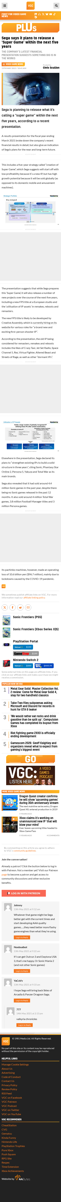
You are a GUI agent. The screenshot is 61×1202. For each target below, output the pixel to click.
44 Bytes (22, 1177)
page (4, 874)
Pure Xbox (7, 1150)
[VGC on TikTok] (54, 14)
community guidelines (25, 850)
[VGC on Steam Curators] (35, 16)
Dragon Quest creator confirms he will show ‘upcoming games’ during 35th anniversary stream (38, 799)
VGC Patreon (9, 1101)
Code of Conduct (11, 1076)
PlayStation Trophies (13, 1145)
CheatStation (9, 1125)
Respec (6, 1162)
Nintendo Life (9, 1141)
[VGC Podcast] (39, 14)
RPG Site (7, 1158)
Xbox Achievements (13, 1170)
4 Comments (53, 835)
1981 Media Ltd (22, 1038)
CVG (4, 1129)
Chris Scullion (51, 68)
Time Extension (10, 1166)
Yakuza (28, 471)
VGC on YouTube (11, 1114)
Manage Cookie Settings (15, 1064)
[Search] (56, 6)
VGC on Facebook (12, 1097)
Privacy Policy (9, 1085)
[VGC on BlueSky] (47, 14)
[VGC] (31, 6)
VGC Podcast (9, 1105)
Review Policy (9, 1089)
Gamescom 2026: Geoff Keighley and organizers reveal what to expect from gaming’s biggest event (34, 746)
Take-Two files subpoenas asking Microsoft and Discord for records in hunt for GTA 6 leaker (33, 706)
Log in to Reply (22, 937)
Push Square (9, 1154)
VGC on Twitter (10, 1109)
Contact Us (8, 1080)
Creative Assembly (12, 322)
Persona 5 (17, 471)
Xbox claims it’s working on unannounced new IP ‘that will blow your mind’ (38, 821)
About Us (7, 1068)
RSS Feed (7, 1093)
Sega (6, 149)
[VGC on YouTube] (50, 14)
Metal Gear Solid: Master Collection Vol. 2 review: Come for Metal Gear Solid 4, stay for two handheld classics (35, 692)
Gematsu (7, 1133)
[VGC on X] (43, 14)
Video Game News (14, 64)
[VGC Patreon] (35, 14)
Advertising (8, 1072)
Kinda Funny (9, 1137)
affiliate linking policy (34, 597)
